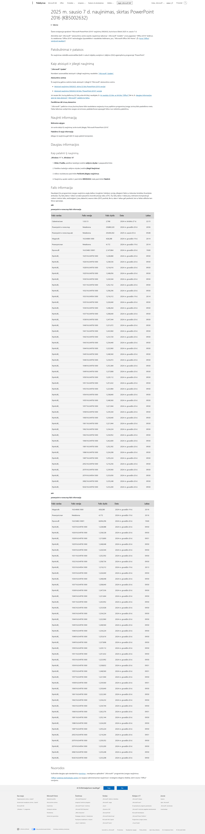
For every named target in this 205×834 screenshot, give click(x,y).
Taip (108, 788)
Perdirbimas (50, 812)
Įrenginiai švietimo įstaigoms (82, 802)
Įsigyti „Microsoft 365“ (125, 3)
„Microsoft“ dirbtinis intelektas (110, 799)
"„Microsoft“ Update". (106, 73)
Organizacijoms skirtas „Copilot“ (25, 799)
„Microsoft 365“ (106, 812)
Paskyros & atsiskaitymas (96, 3)
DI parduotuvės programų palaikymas (142, 806)
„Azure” (104, 806)
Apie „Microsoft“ (165, 802)
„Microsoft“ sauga (107, 802)
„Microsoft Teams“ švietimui (82, 806)
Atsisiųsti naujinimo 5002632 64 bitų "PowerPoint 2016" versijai (78, 91)
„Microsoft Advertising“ (108, 816)
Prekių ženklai (143, 830)
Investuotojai (164, 809)
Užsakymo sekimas (52, 809)
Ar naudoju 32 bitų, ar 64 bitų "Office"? (114, 95)
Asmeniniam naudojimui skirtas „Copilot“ (27, 802)
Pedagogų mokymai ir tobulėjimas (84, 816)
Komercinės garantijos (52, 816)
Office (62, 3)
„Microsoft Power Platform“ (139, 816)
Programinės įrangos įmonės (139, 819)
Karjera (162, 799)
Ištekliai (109, 3)
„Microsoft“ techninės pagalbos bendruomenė (144, 809)
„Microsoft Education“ (80, 799)
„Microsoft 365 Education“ (82, 809)
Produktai (70, 3)
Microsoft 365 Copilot (108, 819)
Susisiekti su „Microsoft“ (108, 830)
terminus (82, 773)
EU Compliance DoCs (167, 830)
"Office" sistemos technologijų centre (64, 778)
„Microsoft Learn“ (136, 802)
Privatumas (120, 830)
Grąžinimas (50, 806)
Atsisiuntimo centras (52, 802)
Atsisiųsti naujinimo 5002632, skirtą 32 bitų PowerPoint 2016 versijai (79, 86)
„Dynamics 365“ (106, 809)
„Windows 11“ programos (23, 809)
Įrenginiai (81, 3)
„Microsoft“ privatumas (167, 806)
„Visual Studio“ (136, 823)
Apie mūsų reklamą (154, 830)
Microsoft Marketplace (138, 812)
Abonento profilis (51, 799)
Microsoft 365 (52, 3)
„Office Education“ (80, 812)
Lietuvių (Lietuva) (24, 829)
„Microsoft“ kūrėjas (137, 799)
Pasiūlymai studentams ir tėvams (83, 819)
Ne (122, 788)
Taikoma (55, 25)
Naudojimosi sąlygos (131, 830)
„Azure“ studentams (80, 823)
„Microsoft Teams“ (107, 823)
